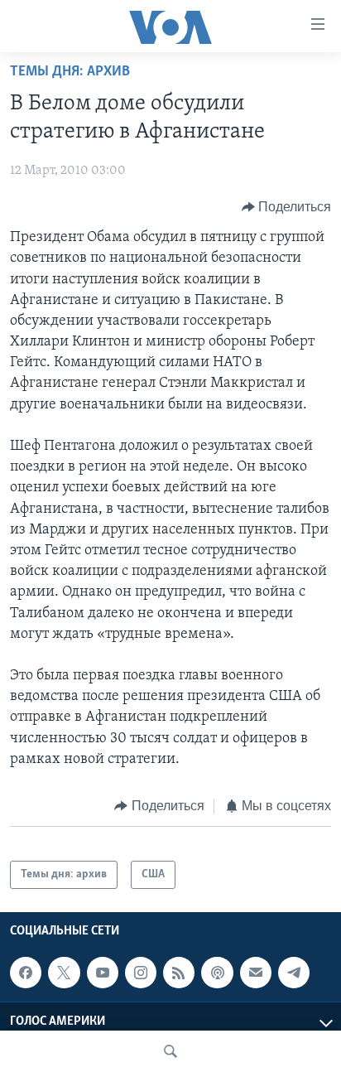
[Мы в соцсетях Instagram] (140, 972)
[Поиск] (170, 1051)
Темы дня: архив (70, 72)
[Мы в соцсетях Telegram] (294, 972)
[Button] (287, 207)
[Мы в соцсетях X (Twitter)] (63, 972)
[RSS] (179, 972)
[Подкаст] (217, 972)
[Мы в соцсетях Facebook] (25, 972)
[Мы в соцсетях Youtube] (102, 972)
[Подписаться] (255, 972)
